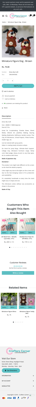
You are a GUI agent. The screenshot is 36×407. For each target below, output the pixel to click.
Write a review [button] (18, 273)
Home (4, 22)
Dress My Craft (13, 72)
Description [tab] (6, 116)
